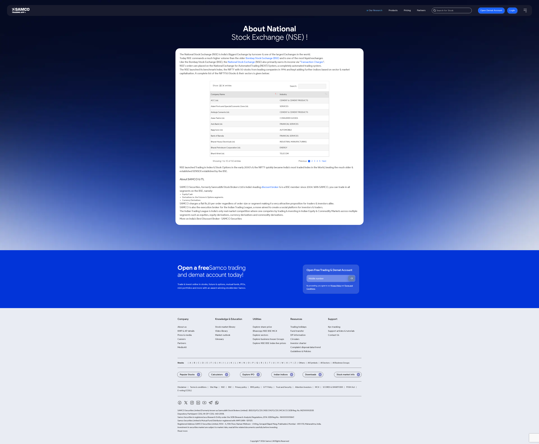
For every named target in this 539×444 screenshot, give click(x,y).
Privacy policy (241, 387)
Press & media (185, 335)
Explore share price (262, 327)
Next (324, 161)
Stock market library (225, 327)
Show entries (222, 85)
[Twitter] (186, 403)
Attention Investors (303, 387)
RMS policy (255, 387)
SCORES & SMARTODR (333, 387)
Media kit (182, 347)
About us (182, 327)
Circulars (294, 339)
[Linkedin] (198, 403)
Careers (182, 339)
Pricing (407, 10)
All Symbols (313, 363)
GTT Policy (267, 387)
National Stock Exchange (241, 62)
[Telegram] (210, 402)
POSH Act (350, 387)
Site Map (214, 387)
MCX (317, 387)
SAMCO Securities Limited (189, 410)
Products (393, 10)
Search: (293, 86)
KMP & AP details (186, 331)
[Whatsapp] (217, 403)
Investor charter (298, 343)
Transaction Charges (312, 62)
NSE (223, 387)
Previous (303, 161)
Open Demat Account (491, 10)
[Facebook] (180, 403)
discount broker (270, 187)
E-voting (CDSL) (185, 390)
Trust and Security (284, 387)
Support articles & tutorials (341, 331)
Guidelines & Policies (300, 351)
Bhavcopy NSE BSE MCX (265, 331)
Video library (221, 331)
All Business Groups (341, 363)
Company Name (218, 94)
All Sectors (325, 363)
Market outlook (222, 335)
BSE (230, 387)
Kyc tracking (334, 327)
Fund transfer (297, 331)
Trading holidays (298, 327)
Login (512, 10)
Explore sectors (260, 335)
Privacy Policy (336, 286)
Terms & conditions (198, 387)
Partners (421, 10)
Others (302, 363)
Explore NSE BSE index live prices (269, 343)
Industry (283, 94)
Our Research (375, 10)
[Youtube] (204, 403)
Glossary (219, 339)
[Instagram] (192, 403)
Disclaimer (182, 387)
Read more (183, 431)
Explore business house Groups (268, 339)
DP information (298, 335)
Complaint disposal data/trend (305, 347)
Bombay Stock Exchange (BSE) (262, 58)
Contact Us (333, 335)
